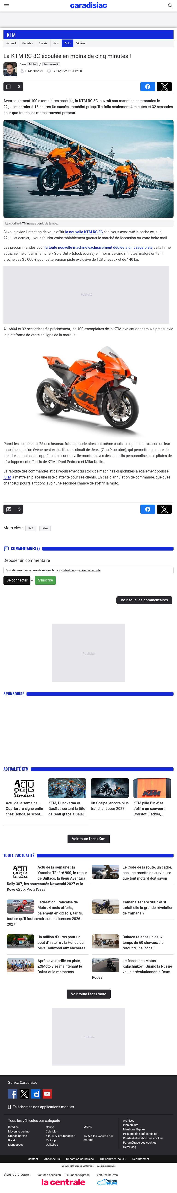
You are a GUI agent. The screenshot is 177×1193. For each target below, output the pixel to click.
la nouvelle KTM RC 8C (84, 232)
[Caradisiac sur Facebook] (13, 1094)
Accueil (11, 43)
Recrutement (140, 1159)
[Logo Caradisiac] (88, 9)
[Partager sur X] (165, 85)
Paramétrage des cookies (139, 1142)
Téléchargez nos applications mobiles (43, 1107)
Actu (68, 43)
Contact (33, 1159)
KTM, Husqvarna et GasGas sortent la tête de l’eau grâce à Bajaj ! (67, 808)
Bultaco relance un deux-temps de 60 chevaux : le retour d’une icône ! (143, 942)
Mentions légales (134, 1129)
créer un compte (89, 570)
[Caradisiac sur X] (25, 1094)
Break (12, 1140)
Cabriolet (51, 1131)
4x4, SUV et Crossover (60, 1136)
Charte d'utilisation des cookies (143, 1138)
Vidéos (80, 43)
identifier (69, 570)
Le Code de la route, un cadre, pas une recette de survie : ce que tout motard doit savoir (147, 873)
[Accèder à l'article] (25, 788)
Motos (87, 1127)
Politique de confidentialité (140, 1133)
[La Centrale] (63, 1186)
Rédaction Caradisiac (80, 1159)
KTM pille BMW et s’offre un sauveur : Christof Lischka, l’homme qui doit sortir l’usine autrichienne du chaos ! (152, 809)
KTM (7, 477)
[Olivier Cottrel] (10, 75)
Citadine (13, 1127)
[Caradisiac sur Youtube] (47, 1094)
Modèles (27, 43)
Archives (128, 1120)
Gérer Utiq (129, 1147)
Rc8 (30, 528)
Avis (56, 43)
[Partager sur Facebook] (148, 85)
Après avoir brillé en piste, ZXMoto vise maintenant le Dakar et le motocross (60, 966)
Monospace (16, 1144)
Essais (43, 43)
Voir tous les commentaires (144, 600)
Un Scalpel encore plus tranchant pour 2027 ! (110, 806)
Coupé (50, 1127)
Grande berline (17, 1136)
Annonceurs (52, 1159)
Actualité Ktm (16, 769)
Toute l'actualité (18, 855)
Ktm (11, 34)
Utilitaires (52, 1144)
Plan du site (130, 1125)
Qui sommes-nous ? (113, 1159)
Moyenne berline (19, 1131)
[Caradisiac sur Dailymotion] (36, 1094)
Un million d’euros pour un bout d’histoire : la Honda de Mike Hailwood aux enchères (61, 942)
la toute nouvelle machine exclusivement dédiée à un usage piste (99, 247)
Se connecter (16, 580)
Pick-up (51, 1140)
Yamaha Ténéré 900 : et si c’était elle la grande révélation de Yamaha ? (148, 907)
